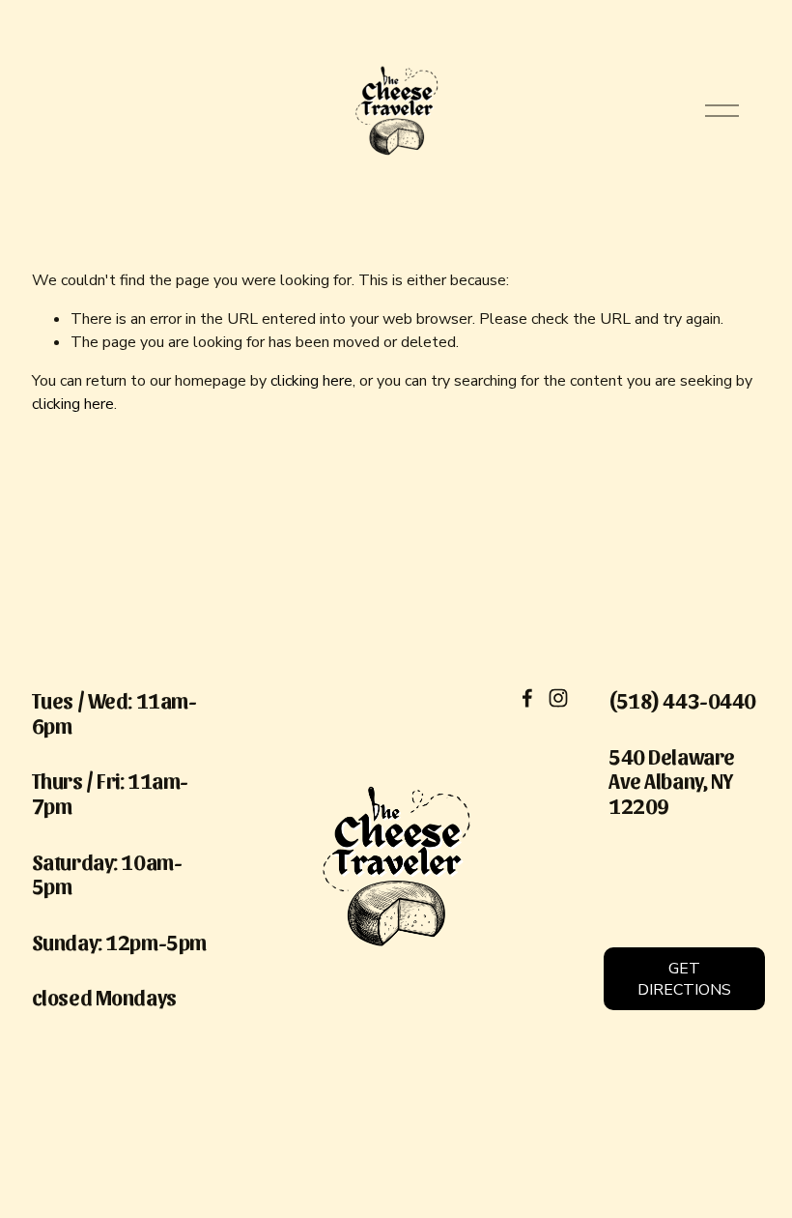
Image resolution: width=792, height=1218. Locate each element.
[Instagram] (558, 698)
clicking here (311, 381)
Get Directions (684, 979)
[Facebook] (527, 698)
